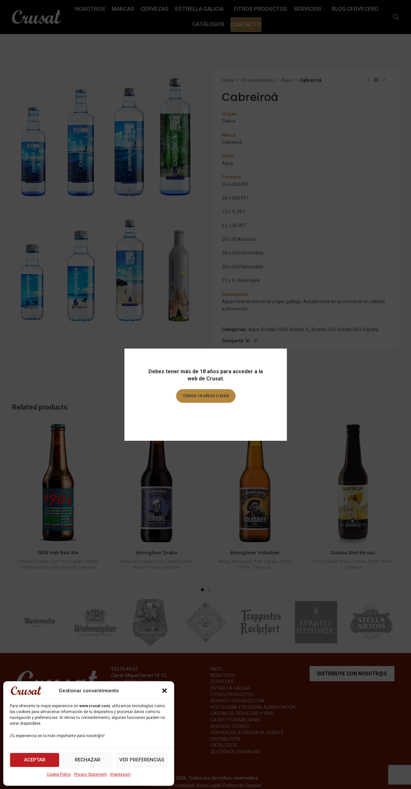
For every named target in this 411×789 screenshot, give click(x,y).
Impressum (120, 774)
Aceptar (34, 760)
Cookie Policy (59, 774)
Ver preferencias (141, 760)
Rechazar (87, 760)
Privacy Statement (90, 774)
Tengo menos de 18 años (205, 414)
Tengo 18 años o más (205, 395)
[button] (164, 690)
